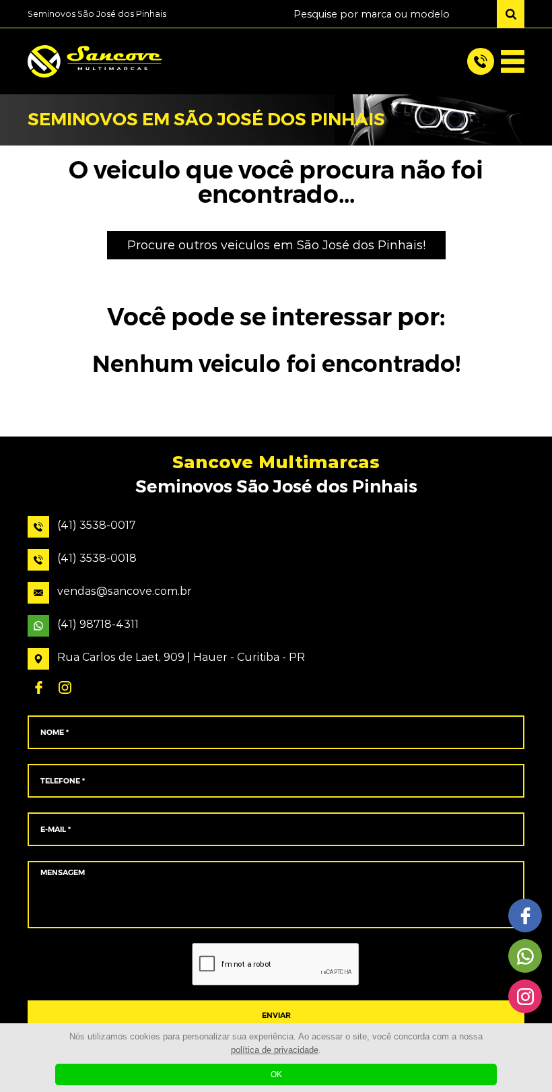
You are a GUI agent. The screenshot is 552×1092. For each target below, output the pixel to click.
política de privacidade (274, 1050)
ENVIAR (276, 1015)
